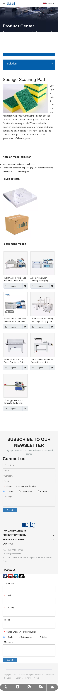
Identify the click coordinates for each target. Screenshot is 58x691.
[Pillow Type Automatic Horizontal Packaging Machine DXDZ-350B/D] (15, 385)
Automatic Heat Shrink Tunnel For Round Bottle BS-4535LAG (14, 360)
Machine (50, 674)
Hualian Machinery (23, 678)
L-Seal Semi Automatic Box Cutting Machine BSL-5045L (42, 360)
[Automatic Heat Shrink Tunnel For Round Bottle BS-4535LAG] (15, 344)
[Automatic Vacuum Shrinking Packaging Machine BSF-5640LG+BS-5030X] (42, 263)
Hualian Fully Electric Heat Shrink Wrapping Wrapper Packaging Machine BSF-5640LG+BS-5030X (15, 320)
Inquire (13, 286)
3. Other (43, 491)
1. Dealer (9, 491)
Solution (7, 678)
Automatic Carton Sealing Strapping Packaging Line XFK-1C (41, 320)
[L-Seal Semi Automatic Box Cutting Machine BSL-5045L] (42, 344)
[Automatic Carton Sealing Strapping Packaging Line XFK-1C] (42, 304)
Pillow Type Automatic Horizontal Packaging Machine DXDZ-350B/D (14, 401)
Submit (10, 510)
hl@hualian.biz (14, 553)
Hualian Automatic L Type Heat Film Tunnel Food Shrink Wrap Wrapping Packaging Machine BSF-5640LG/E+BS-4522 (15, 279)
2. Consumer (27, 491)
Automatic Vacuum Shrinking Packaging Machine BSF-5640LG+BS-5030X (42, 279)
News (36, 678)
